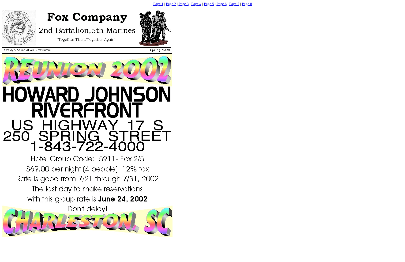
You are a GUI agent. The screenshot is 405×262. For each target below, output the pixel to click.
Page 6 (222, 4)
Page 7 (234, 4)
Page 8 (247, 4)
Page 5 (209, 4)
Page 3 (184, 4)
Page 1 (158, 4)
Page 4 (196, 4)
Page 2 (171, 4)
